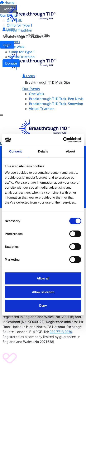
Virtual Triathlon (22, 57)
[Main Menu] (1, 115)
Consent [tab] (15, 151)
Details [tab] (43, 151)
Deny (43, 305)
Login (10, 29)
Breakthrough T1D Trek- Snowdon (56, 103)
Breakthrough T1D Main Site (27, 35)
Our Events (11, 42)
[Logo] (30, 13)
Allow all (43, 278)
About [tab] (70, 151)
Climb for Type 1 (22, 52)
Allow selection (43, 292)
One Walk (16, 47)
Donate (11, 63)
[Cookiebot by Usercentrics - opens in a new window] (63, 140)
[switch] (75, 234)
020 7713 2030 (61, 331)
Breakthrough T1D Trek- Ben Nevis (56, 98)
